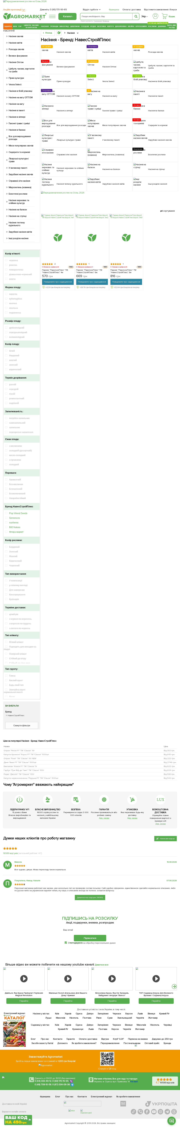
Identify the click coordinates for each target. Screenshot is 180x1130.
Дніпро (90, 1013)
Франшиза (114, 9)
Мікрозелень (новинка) (20, 187)
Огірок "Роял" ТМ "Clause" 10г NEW (20, 758)
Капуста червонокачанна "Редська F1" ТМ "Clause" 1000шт (31, 778)
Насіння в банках (17, 129)
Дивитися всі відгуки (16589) (90, 897)
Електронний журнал (101, 1096)
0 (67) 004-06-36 (61, 1084)
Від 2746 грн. (170, 762)
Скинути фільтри (21, 725)
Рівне (99, 1017)
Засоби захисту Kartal (42, 1043)
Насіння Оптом (16, 62)
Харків (68, 1013)
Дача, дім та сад (171, 26)
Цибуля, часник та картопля (31, 26)
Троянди (54, 26)
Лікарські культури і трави (19, 160)
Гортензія (98, 21)
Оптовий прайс (152, 1043)
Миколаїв (60, 1017)
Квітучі (110, 26)
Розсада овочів (16, 49)
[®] (24, 19)
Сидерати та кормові (19, 152)
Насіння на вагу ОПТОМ (21, 97)
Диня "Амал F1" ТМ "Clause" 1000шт (20, 762)
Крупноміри (141, 26)
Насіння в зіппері (17, 117)
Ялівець (106, 21)
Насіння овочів (16, 36)
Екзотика (101, 26)
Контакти (57, 1039)
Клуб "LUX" (118, 1039)
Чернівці (168, 1024)
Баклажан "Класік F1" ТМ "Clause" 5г (20, 766)
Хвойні (131, 26)
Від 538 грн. (169, 774)
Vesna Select (15, 84)
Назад (48, 32)
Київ (57, 1013)
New (15, 26)
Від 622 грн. (169, 766)
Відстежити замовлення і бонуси (160, 9)
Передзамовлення (110, 1043)
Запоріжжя (103, 1013)
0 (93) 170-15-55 (60, 1081)
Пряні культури (16, 78)
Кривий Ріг (164, 1013)
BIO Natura (14, 527)
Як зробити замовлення (128, 1096)
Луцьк (48, 1017)
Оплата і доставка (131, 9)
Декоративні (120, 26)
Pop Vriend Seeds (18, 513)
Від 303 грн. (169, 750)
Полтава (87, 1017)
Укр (144, 16)
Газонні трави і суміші (19, 123)
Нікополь (73, 1017)
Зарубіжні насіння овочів (21, 174)
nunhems (13, 522)
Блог (33, 1039)
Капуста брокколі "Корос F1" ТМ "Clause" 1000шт (26, 754)
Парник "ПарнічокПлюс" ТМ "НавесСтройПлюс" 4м (55, 271)
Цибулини (75, 26)
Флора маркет (16, 532)
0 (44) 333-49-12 (43, 1081)
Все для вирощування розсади (20, 138)
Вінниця (151, 1013)
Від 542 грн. (169, 778)
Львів (140, 1013)
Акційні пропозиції (14, 9)
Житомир (153, 1017)
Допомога (62, 1043)
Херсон (128, 1013)
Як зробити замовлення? (84, 1043)
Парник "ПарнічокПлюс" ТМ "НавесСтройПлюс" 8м (123, 271)
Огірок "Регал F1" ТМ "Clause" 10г (19, 750)
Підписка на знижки (138, 1039)
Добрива (162, 26)
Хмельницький (124, 1017)
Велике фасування (18, 55)
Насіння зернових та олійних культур (19, 202)
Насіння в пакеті (17, 110)
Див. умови (104, 818)
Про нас (45, 1039)
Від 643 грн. (169, 754)
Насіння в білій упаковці (20, 91)
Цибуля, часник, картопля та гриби (21, 70)
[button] (174, 986)
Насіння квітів (15, 42)
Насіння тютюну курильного (17, 224)
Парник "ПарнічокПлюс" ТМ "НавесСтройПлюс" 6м (89, 271)
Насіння (45, 26)
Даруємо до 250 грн (162, 1039)
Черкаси (116, 1013)
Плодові (85, 26)
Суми (109, 1017)
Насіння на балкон (18, 209)
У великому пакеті (18, 168)
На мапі (134, 1081)
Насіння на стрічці (17, 216)
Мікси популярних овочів (21, 145)
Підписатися (90, 938)
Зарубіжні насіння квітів (20, 231)
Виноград (64, 26)
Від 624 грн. (169, 770)
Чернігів (140, 1017)
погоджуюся (76, 942)
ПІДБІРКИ (8, 26)
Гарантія (70, 1039)
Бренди (167, 1043)
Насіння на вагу (16, 104)
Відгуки (105, 1039)
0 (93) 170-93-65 (58, 9)
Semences (14, 518)
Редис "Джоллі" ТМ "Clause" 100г (19, 774)
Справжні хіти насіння (19, 180)
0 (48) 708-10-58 (43, 1084)
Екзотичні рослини (18, 193)
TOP (19, 26)
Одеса (79, 1013)
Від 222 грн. (169, 758)
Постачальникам (132, 1043)
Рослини (152, 26)
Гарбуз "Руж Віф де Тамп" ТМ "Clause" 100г (24, 770)
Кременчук (77, 1029)
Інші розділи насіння (18, 238)
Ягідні (93, 26)
